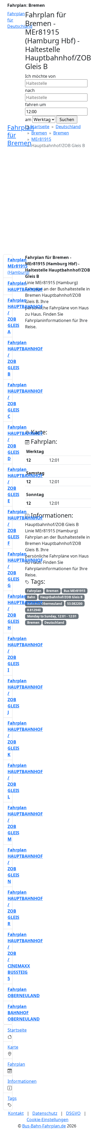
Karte (13, 1047)
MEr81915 (41, 139)
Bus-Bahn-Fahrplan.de (44, 1126)
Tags (12, 1098)
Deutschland (68, 126)
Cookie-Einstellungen (47, 1119)
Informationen (22, 1081)
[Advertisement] (47, 202)
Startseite (39, 126)
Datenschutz (44, 1113)
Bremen (39, 133)
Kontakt (16, 1113)
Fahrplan (16, 1064)
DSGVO (73, 1113)
